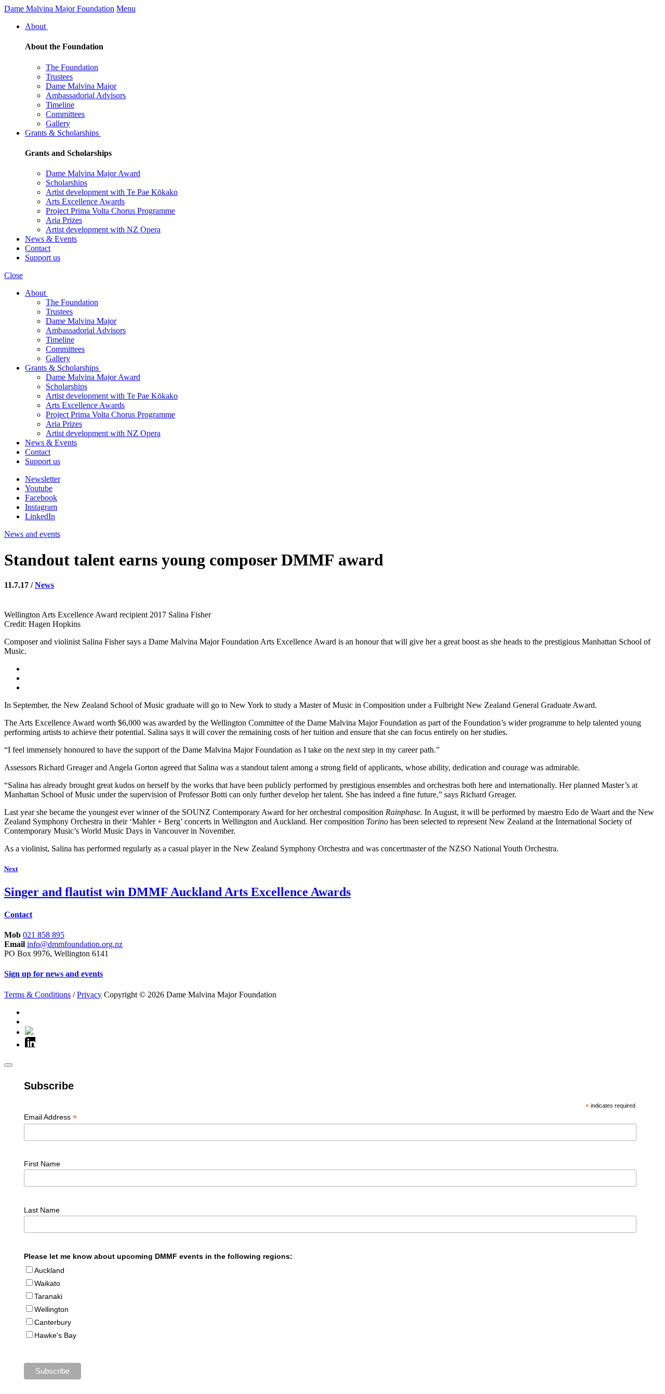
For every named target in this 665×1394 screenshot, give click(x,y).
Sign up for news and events (53, 973)
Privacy (89, 994)
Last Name (42, 1210)
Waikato (47, 1283)
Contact (18, 914)
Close (13, 275)
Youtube (38, 488)
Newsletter (42, 479)
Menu (126, 8)
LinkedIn (40, 516)
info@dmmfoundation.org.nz (75, 944)
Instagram (41, 507)
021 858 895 (43, 934)
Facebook (41, 497)
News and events (32, 534)
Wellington (51, 1309)
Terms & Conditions (37, 994)
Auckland (49, 1270)
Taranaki (48, 1296)
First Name (42, 1164)
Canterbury (52, 1322)
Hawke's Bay (55, 1335)
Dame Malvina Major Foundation (59, 8)
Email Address (50, 1117)
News (44, 585)
